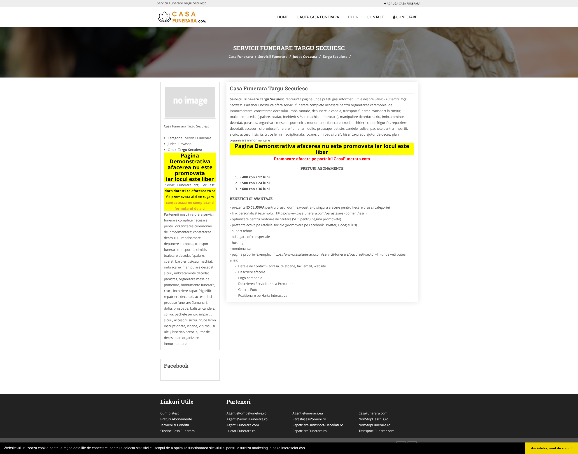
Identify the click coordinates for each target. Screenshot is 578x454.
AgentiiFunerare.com (242, 425)
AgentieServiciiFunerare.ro (247, 419)
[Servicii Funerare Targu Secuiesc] (190, 102)
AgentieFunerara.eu (307, 413)
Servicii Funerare (272, 56)
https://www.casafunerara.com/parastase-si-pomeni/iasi (320, 213)
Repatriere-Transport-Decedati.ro (317, 425)
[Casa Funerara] (186, 16)
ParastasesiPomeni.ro (309, 419)
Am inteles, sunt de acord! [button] (551, 448)
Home (282, 16)
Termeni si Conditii (174, 425)
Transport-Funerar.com (376, 430)
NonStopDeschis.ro (373, 419)
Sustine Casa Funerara (177, 430)
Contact (375, 16)
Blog (353, 16)
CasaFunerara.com (373, 413)
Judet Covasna (305, 56)
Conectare (406, 16)
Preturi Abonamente (176, 419)
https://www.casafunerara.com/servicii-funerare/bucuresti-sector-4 (325, 254)
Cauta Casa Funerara (318, 16)
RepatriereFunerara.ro (309, 430)
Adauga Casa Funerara (403, 3)
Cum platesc (169, 413)
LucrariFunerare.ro (241, 430)
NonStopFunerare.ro (374, 425)
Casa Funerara (240, 56)
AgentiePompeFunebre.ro (246, 413)
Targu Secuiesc (335, 56)
